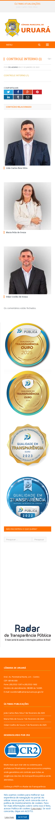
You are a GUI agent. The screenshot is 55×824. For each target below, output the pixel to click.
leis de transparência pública (31, 776)
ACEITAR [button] (22, 817)
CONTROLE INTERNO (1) (16, 75)
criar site (22, 764)
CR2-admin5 (13, 67)
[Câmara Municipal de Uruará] (27, 27)
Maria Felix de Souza (26, 7)
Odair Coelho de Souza (17, 296)
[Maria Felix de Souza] (27, 206)
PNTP (16, 786)
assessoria (36, 768)
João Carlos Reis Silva (16, 168)
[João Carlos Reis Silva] (27, 142)
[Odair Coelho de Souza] (27, 270)
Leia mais (36, 808)
